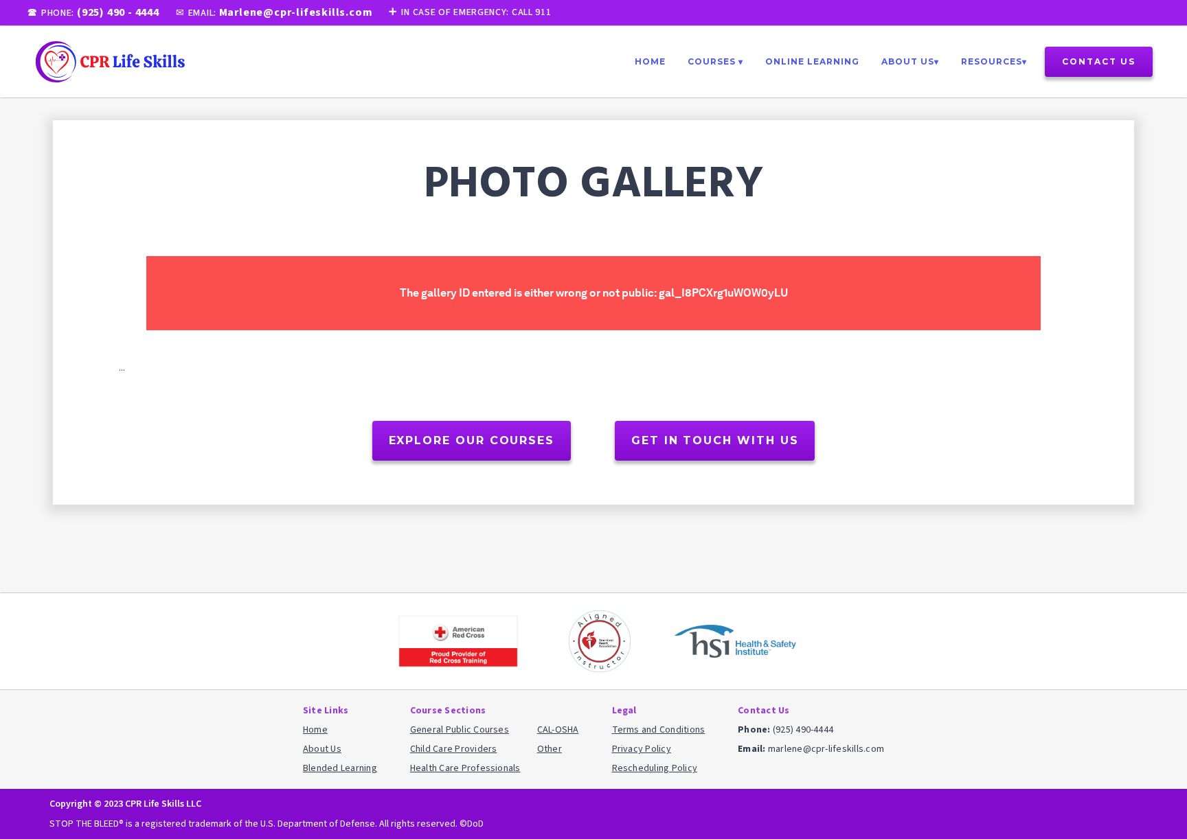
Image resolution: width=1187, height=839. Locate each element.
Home (650, 61)
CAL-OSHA (558, 730)
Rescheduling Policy (654, 768)
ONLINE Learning (812, 61)
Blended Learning (340, 768)
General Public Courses (459, 730)
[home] (109, 62)
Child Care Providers (453, 749)
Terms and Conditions (658, 730)
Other (549, 749)
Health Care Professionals (465, 768)
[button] (715, 62)
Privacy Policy (641, 749)
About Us (322, 749)
